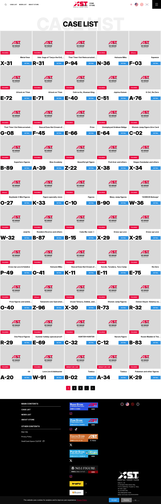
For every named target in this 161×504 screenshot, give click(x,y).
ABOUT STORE (34, 4)
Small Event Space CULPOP (31, 441)
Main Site (24, 432)
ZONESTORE (92, 4)
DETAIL (26, 63)
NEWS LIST (23, 4)
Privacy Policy (26, 437)
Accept (114, 500)
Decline (126, 500)
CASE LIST (13, 4)
